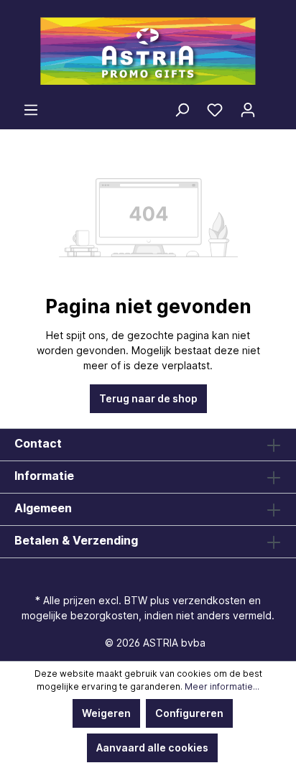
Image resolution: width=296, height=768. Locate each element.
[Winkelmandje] (273, 105)
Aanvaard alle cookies (152, 747)
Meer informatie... (222, 686)
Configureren (189, 713)
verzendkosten (209, 600)
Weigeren (106, 713)
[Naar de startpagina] (148, 51)
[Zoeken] (181, 110)
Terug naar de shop (148, 398)
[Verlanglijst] (214, 110)
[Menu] (30, 110)
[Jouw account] (247, 110)
